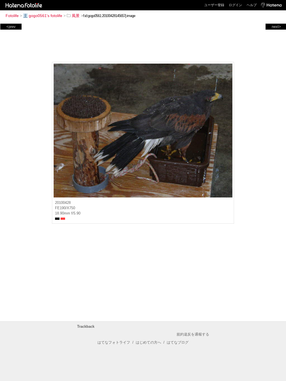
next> (276, 27)
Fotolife (12, 15)
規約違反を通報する (193, 334)
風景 (76, 15)
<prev (11, 27)
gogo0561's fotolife (45, 15)
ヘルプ (252, 5)
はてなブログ (178, 342)
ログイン (235, 5)
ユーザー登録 (214, 5)
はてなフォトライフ (113, 342)
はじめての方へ (148, 342)
